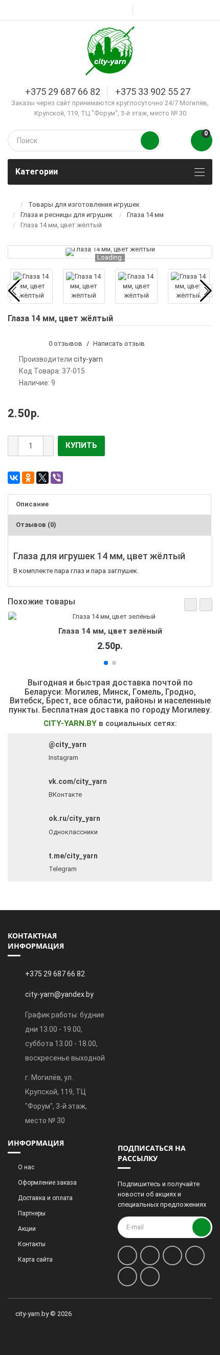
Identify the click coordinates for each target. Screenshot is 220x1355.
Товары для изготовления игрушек (84, 204)
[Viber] (57, 478)
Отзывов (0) (36, 524)
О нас (26, 1167)
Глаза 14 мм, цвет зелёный (110, 631)
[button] (190, 604)
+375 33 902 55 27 (152, 91)
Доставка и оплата (45, 1198)
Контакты (32, 1244)
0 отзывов (65, 343)
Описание (32, 504)
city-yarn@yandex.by (59, 994)
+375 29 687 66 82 (62, 91)
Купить (81, 445)
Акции (27, 1228)
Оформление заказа (47, 1182)
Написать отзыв (119, 343)
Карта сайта (35, 1259)
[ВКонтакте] (14, 478)
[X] (42, 478)
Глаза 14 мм (145, 215)
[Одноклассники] (28, 478)
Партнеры (32, 1213)
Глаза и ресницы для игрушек (66, 215)
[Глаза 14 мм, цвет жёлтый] (110, 252)
